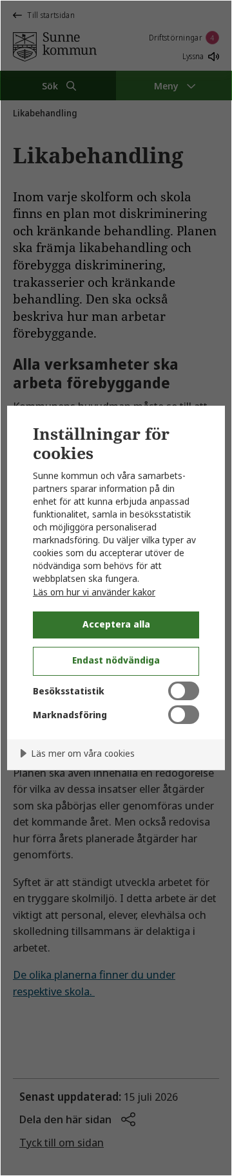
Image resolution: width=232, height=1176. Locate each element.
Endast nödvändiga (116, 660)
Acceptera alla (116, 624)
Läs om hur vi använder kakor (94, 592)
